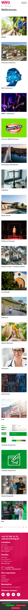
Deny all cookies (21, 605)
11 (26, 527)
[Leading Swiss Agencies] (11, 568)
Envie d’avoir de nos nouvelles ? (10, 587)
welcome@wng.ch (10, 538)
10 (23, 527)
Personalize (16, 608)
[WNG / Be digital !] (6, 3)
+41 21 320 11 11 (9, 536)
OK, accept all (10, 605)
